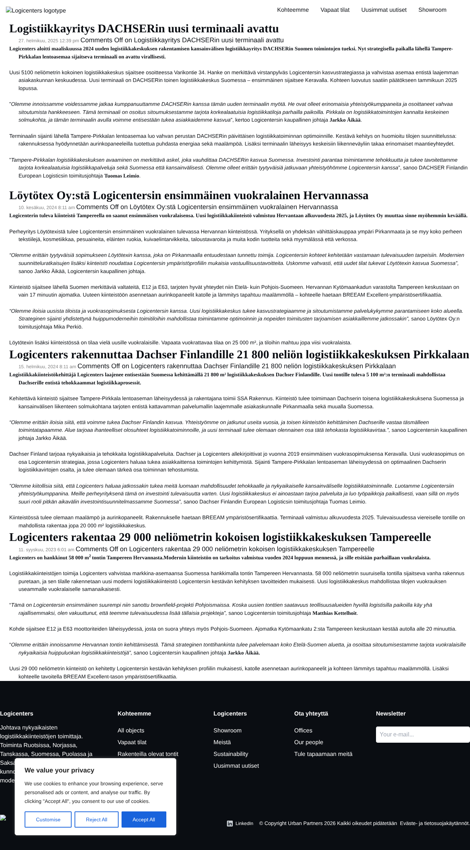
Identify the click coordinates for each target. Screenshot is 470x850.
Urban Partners (305, 823)
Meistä (222, 742)
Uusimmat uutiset (384, 10)
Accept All (144, 819)
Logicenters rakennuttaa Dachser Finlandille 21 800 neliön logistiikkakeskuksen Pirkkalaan (239, 354)
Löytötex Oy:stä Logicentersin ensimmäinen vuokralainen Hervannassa (189, 195)
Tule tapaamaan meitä (323, 754)
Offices (303, 731)
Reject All (96, 819)
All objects (131, 731)
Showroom (432, 10)
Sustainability (231, 754)
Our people (308, 742)
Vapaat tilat (335, 10)
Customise (48, 819)
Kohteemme (293, 10)
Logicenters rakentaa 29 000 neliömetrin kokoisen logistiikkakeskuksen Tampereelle (220, 537)
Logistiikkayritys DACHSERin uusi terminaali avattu (144, 28)
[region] (95, 796)
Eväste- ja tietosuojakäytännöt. (435, 823)
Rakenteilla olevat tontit (148, 754)
